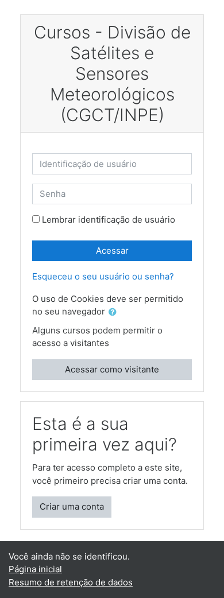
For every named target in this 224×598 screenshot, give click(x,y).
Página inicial (35, 569)
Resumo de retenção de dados (71, 582)
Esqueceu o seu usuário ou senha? (103, 276)
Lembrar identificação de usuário (108, 219)
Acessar (112, 250)
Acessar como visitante (112, 369)
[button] (114, 312)
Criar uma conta (72, 506)
